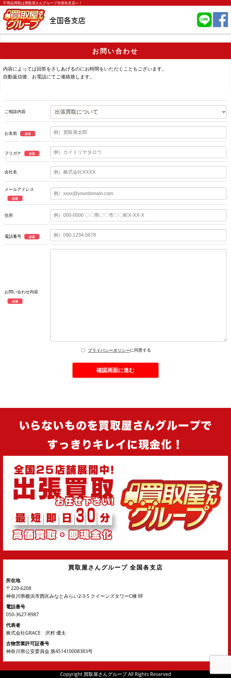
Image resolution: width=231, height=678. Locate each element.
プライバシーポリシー (109, 350)
